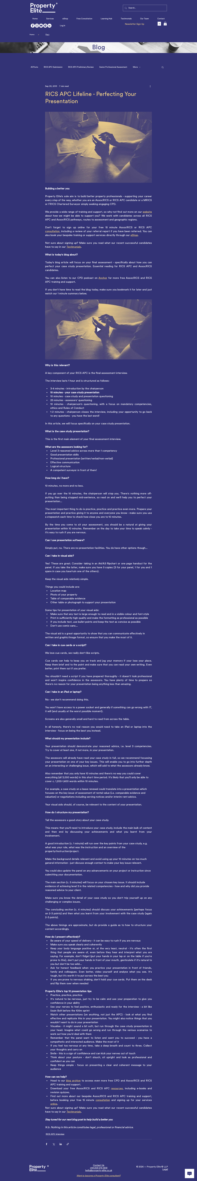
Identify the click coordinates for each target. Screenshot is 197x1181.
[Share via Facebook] (46, 1144)
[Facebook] (33, 26)
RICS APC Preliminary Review (81, 67)
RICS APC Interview (55, 1134)
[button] (165, 23)
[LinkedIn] (49, 26)
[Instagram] (37, 26)
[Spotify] (45, 26)
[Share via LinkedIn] (60, 1144)
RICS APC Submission (53, 67)
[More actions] (150, 86)
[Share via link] (67, 1144)
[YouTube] (41, 26)
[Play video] (98, 329)
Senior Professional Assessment (113, 67)
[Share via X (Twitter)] (53, 1144)
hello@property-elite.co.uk (98, 1170)
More (135, 67)
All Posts (34, 67)
